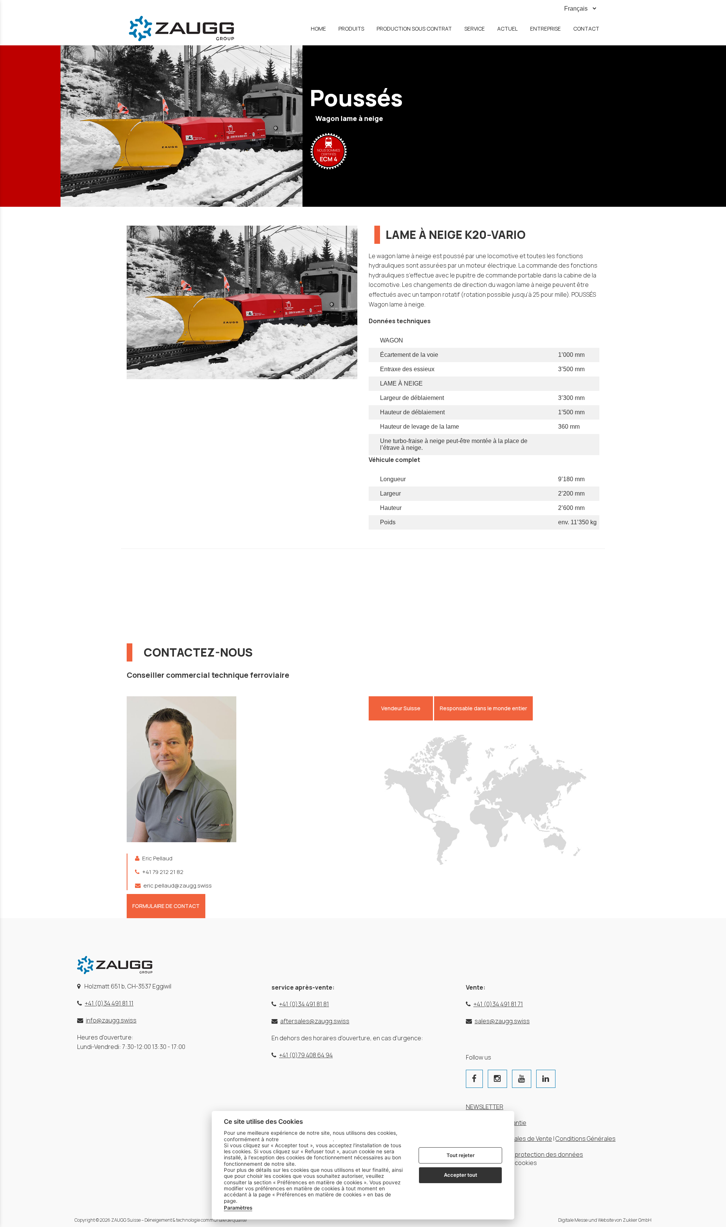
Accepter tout (460, 1175)
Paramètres (238, 1208)
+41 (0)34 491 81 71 (498, 1004)
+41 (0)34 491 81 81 (304, 1004)
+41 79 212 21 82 (162, 872)
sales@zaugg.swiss (502, 1021)
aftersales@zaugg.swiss (314, 1021)
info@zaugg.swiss (111, 1020)
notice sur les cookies (306, 1139)
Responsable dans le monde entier (483, 708)
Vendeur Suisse (400, 708)
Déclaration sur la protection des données (524, 1154)
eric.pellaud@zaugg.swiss (177, 885)
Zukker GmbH (637, 1220)
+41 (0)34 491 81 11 (109, 1003)
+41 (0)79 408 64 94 (306, 1055)
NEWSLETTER (484, 1107)
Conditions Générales (585, 1138)
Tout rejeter (461, 1155)
